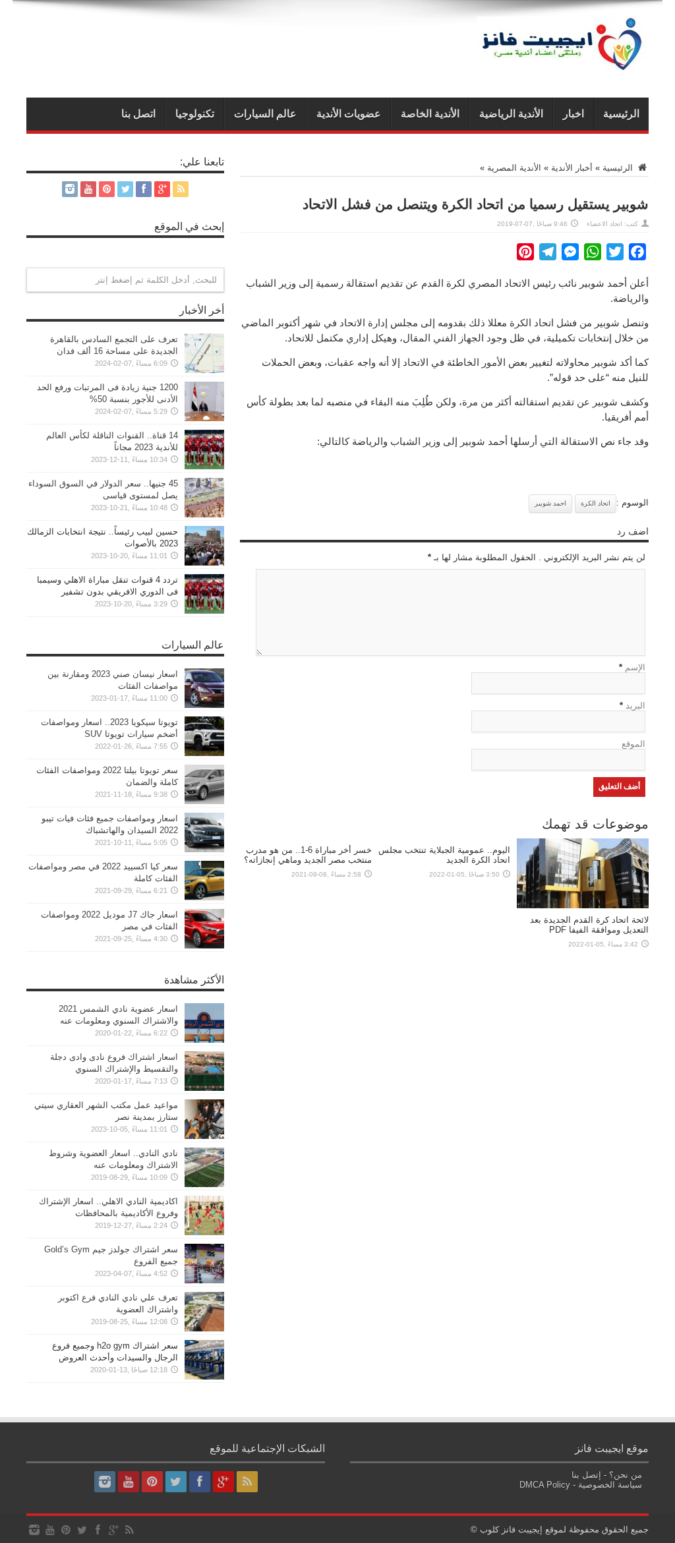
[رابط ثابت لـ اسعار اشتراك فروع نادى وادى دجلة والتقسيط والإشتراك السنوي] (204, 1088)
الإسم (635, 667)
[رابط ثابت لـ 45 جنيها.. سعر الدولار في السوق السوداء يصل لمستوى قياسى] (204, 514)
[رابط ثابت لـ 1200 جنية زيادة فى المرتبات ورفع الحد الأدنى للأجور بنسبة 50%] (204, 418)
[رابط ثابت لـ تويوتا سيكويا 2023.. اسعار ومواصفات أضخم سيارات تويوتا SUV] (204, 753)
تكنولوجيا (194, 113)
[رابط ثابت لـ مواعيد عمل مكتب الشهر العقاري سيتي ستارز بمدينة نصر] (204, 1136)
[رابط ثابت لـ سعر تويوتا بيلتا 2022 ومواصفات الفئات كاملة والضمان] (204, 801)
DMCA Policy (544, 1485)
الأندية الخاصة (430, 113)
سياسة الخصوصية (610, 1485)
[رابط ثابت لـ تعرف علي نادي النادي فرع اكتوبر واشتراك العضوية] (204, 1328)
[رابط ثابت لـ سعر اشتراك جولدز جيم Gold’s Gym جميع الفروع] (204, 1280)
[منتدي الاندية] (563, 64)
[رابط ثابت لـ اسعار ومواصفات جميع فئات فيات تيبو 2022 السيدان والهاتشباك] (204, 849)
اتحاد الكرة (595, 503)
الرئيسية (621, 113)
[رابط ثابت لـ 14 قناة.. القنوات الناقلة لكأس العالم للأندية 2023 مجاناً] (204, 466)
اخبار (573, 113)
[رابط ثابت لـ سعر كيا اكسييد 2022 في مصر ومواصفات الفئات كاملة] (204, 897)
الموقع (633, 744)
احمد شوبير (550, 503)
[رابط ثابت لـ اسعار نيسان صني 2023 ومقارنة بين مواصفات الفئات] (204, 705)
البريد (635, 706)
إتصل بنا (586, 1475)
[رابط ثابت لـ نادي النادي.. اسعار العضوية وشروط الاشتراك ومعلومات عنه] (204, 1184)
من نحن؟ (625, 1475)
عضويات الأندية (348, 113)
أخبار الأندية (572, 168)
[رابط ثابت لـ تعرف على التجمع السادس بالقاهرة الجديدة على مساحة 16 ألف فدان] (204, 370)
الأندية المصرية (514, 168)
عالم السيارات (265, 113)
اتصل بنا (138, 113)
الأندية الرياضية (511, 113)
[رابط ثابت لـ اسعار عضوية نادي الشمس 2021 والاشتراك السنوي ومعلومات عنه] (204, 1040)
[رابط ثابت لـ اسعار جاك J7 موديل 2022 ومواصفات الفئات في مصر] (204, 945)
